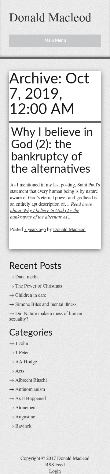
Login (55, 471)
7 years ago (35, 229)
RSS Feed (55, 464)
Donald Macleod (50, 17)
